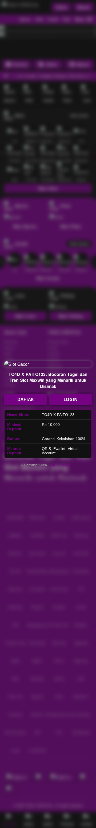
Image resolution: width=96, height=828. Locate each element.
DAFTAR (25, 399)
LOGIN (70, 399)
